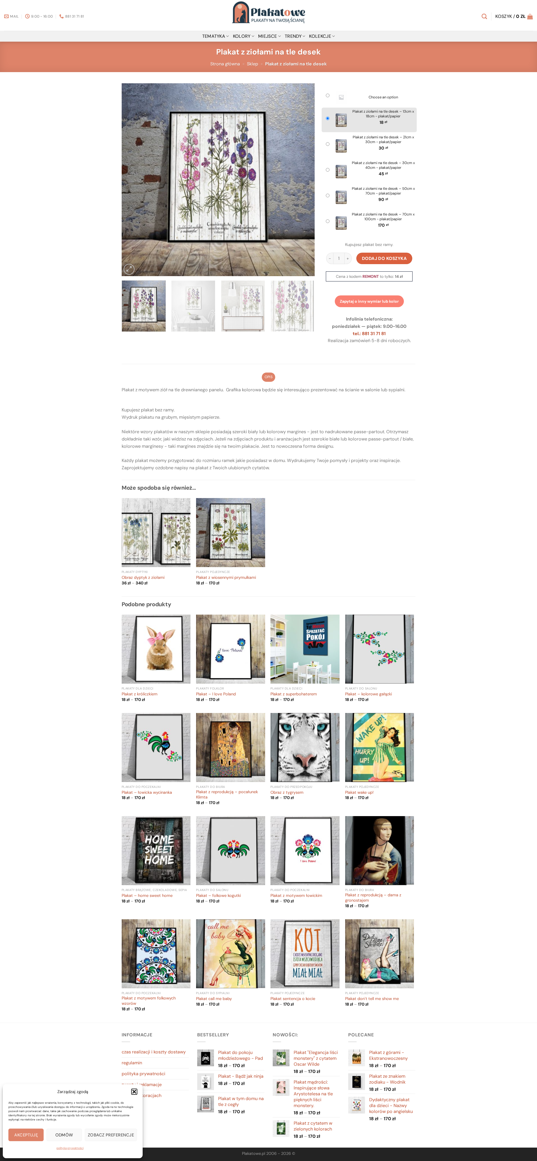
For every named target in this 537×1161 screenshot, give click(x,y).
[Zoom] (129, 269)
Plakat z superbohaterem (293, 694)
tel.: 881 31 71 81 (369, 334)
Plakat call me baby (214, 998)
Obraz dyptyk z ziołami (143, 577)
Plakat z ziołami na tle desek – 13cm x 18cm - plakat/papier (383, 114)
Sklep (252, 64)
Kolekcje (320, 36)
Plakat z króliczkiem (139, 694)
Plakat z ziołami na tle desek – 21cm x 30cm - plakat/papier (383, 139)
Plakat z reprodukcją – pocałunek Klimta (227, 795)
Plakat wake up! (359, 792)
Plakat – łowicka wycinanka (147, 792)
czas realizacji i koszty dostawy (154, 1052)
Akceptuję (26, 1135)
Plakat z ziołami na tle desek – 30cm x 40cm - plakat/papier (383, 165)
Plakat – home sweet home (147, 895)
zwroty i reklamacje (142, 1084)
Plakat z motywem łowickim (296, 895)
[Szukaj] (484, 16)
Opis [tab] (268, 377)
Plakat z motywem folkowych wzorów (149, 1001)
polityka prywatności (70, 1148)
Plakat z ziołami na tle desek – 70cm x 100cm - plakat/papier (383, 216)
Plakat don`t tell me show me (372, 998)
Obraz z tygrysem (286, 792)
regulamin (132, 1063)
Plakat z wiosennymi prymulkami (226, 577)
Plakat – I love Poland (216, 694)
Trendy (293, 36)
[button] (134, 1091)
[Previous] (133, 179)
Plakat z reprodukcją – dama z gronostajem (373, 898)
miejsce (267, 36)
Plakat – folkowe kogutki (218, 895)
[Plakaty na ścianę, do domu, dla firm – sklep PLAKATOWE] (268, 15)
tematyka (213, 36)
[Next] (304, 179)
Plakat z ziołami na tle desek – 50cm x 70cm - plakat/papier (383, 191)
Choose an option (383, 97)
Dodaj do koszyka (384, 258)
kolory (242, 36)
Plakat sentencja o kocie (292, 998)
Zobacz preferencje (111, 1135)
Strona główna (225, 64)
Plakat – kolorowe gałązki (368, 694)
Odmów (64, 1135)
